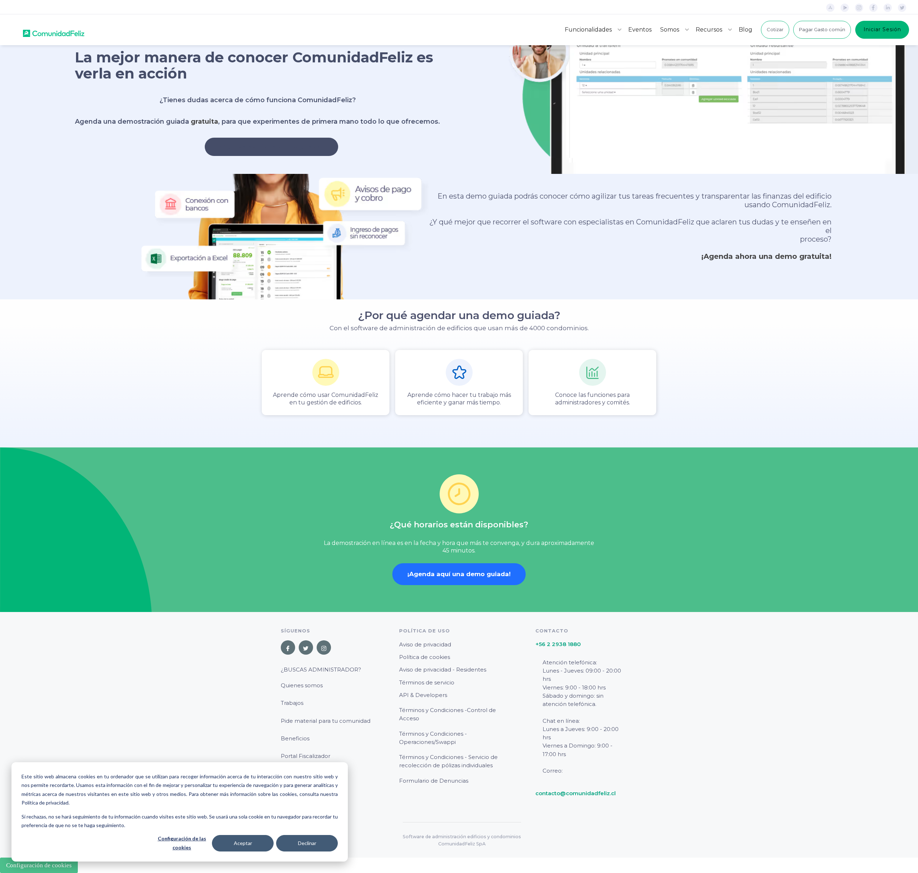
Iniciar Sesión (882, 29)
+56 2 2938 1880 (558, 644)
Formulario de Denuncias (433, 780)
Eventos (640, 29)
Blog (745, 29)
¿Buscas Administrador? (321, 669)
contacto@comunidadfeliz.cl (575, 793)
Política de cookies (424, 657)
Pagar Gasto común (822, 29)
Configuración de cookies (39, 865)
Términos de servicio (426, 682)
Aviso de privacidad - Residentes (442, 669)
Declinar (307, 843)
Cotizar (775, 29)
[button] (592, 30)
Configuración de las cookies (182, 842)
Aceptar (243, 843)
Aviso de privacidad (425, 644)
